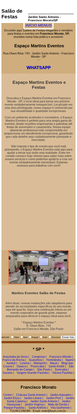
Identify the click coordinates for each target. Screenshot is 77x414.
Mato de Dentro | (58, 404)
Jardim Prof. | (54, 398)
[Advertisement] (38, 207)
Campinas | (39, 356)
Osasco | (22, 366)
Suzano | (8, 372)
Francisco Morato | (61, 356)
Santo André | (57, 366)
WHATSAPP (38, 67)
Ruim (45, 337)
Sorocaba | (62, 369)
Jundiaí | (11, 363)
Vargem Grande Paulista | (33, 372)
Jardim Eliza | (12, 398)
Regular (35, 337)
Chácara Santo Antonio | (31, 394)
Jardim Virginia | (35, 404)
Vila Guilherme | (61, 407)
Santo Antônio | (38, 407)
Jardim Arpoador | (61, 394)
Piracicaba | (38, 366)
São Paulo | (44, 369)
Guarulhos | (36, 359)
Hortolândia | (54, 359)
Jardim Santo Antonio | (44, 401)
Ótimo (16, 337)
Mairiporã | (40, 363)
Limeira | (25, 363)
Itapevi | (70, 359)
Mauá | (54, 363)
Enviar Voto (68, 337)
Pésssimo (56, 337)
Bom (25, 337)
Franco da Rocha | (14, 359)
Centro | (8, 394)
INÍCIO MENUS (38, 25)
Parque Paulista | (15, 407)
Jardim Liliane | (33, 398)
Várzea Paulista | (63, 372)
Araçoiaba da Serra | (16, 356)
